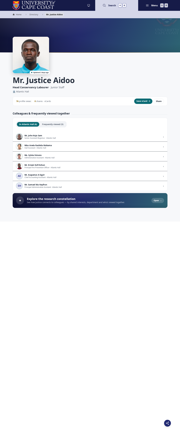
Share (159, 101)
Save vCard (143, 101)
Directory (33, 14)
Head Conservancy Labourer (31, 87)
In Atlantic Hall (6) (28, 124)
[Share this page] (167, 423)
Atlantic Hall (22, 91)
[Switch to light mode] (88, 5)
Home (16, 15)
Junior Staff (57, 87)
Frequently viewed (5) (52, 124)
